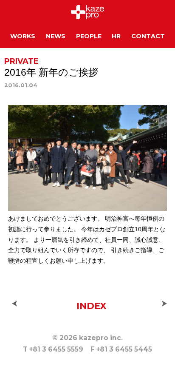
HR (116, 36)
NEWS (55, 36)
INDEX (91, 305)
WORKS (22, 36)
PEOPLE (89, 36)
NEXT (164, 303)
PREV (14, 303)
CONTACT (148, 36)
